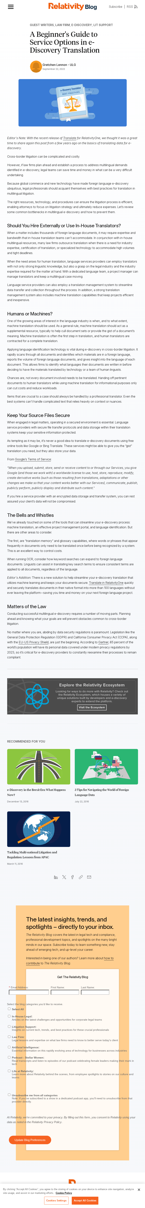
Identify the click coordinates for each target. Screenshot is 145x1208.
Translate (69, 138)
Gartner (103, 642)
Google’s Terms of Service (33, 459)
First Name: (58, 987)
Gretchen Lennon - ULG (59, 65)
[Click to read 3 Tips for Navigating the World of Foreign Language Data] (106, 766)
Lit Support (103, 25)
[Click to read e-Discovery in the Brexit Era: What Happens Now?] (38, 766)
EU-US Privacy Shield (34, 642)
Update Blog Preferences (30, 1140)
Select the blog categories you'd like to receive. (35, 1004)
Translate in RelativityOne (106, 583)
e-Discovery (81, 25)
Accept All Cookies (85, 1200)
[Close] (139, 1190)
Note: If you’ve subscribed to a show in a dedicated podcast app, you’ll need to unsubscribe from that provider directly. (72, 1098)
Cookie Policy (64, 1193)
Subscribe (115, 6)
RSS (130, 6)
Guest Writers (42, 25)
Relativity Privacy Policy (47, 1122)
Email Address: (19, 987)
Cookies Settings (56, 1200)
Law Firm (62, 25)
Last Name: (88, 987)
